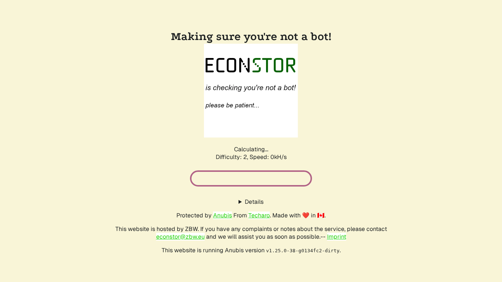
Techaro (259, 215)
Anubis (222, 215)
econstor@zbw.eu (180, 237)
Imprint (336, 237)
